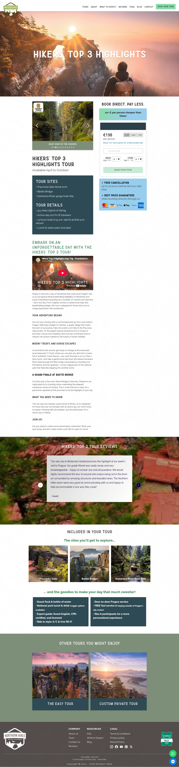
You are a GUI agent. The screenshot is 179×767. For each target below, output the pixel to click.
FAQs (132, 7)
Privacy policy (117, 738)
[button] (37, 125)
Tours (85, 7)
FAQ (89, 734)
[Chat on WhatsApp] (173, 753)
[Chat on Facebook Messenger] (173, 761)
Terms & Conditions (120, 734)
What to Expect (95, 738)
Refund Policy (117, 742)
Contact (149, 7)
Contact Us (74, 742)
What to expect (108, 7)
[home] (11, 10)
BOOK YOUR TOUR (123, 170)
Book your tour (166, 6)
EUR (127, 134)
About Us (73, 734)
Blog (139, 7)
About (94, 7)
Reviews (123, 7)
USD (133, 134)
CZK (140, 134)
